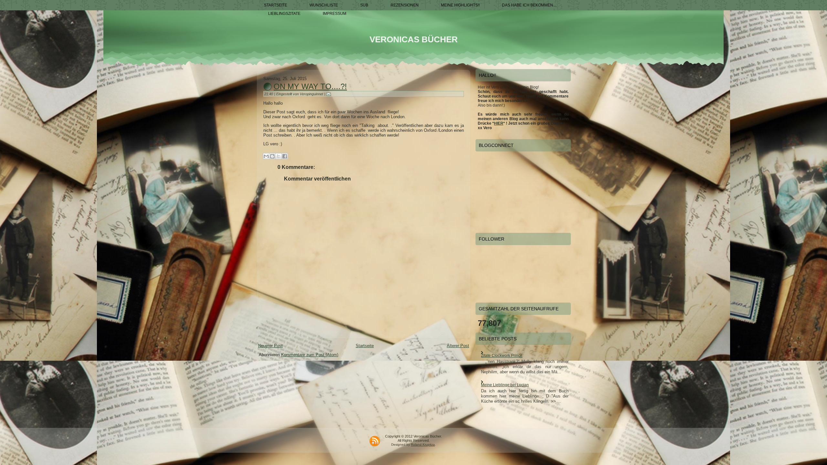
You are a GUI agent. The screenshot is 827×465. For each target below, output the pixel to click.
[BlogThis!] (272, 156)
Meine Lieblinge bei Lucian (505, 385)
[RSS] (375, 441)
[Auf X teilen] (278, 156)
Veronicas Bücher (414, 39)
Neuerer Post (270, 345)
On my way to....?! (310, 86)
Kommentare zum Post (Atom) (309, 354)
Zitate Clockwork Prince (501, 355)
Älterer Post (458, 345)
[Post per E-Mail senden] (329, 94)
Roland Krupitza (423, 444)
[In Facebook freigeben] (284, 156)
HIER (498, 123)
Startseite (365, 345)
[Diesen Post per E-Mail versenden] (266, 156)
